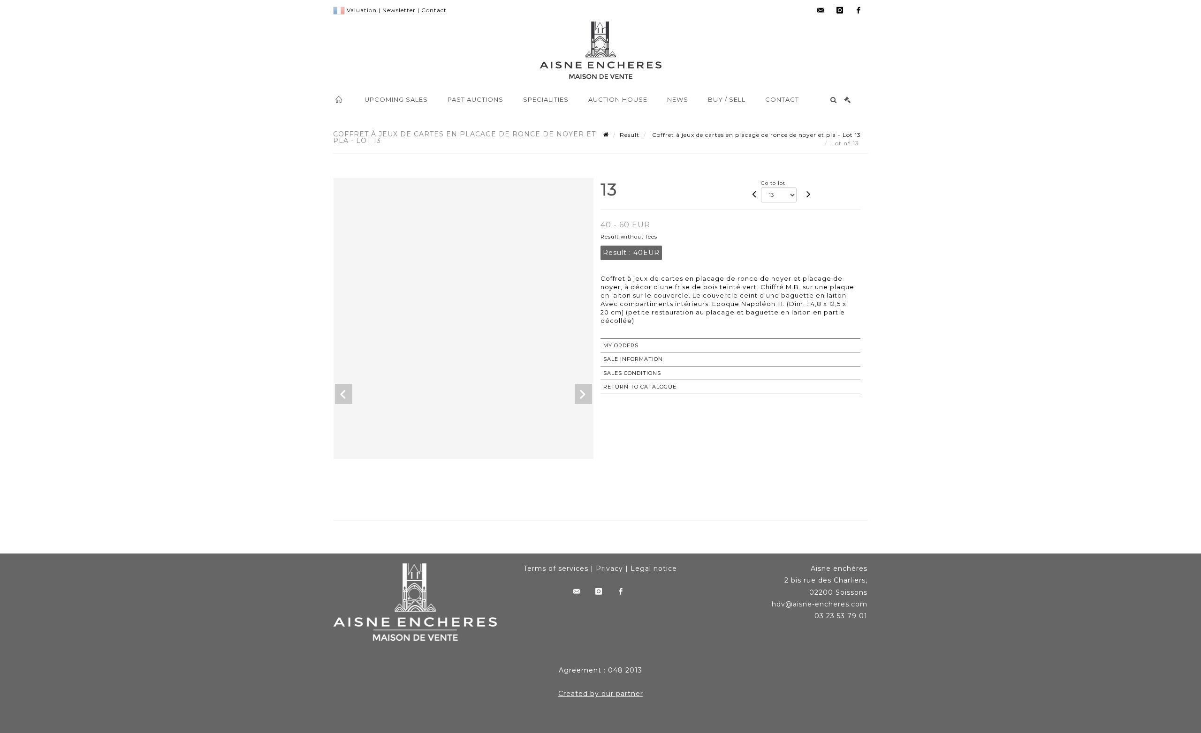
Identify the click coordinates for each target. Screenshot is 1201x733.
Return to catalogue (640, 386)
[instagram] (839, 10)
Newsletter (399, 10)
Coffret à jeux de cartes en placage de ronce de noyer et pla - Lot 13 (755, 134)
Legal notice (654, 568)
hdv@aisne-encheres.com (819, 604)
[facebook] (858, 10)
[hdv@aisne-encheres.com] (821, 10)
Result (629, 134)
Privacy (609, 568)
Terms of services (556, 568)
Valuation (362, 10)
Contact (434, 10)
